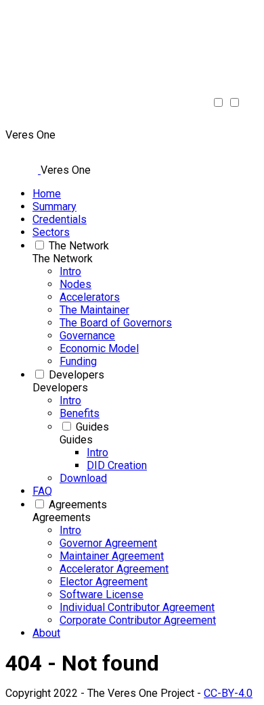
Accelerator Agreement (114, 568)
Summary (54, 206)
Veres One (66, 170)
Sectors (51, 232)
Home (46, 193)
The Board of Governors (116, 322)
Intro (70, 271)
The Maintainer (94, 309)
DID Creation (117, 465)
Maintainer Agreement (112, 556)
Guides (92, 426)
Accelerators (90, 297)
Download (83, 478)
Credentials (59, 219)
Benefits (80, 413)
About (46, 633)
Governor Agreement (108, 543)
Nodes (75, 284)
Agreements (78, 504)
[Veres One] (13, 122)
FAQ (42, 491)
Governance (87, 335)
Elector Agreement (104, 581)
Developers (76, 374)
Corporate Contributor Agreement (138, 620)
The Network (79, 245)
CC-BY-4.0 (228, 693)
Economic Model (99, 348)
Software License (102, 594)
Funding (78, 361)
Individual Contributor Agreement (137, 607)
